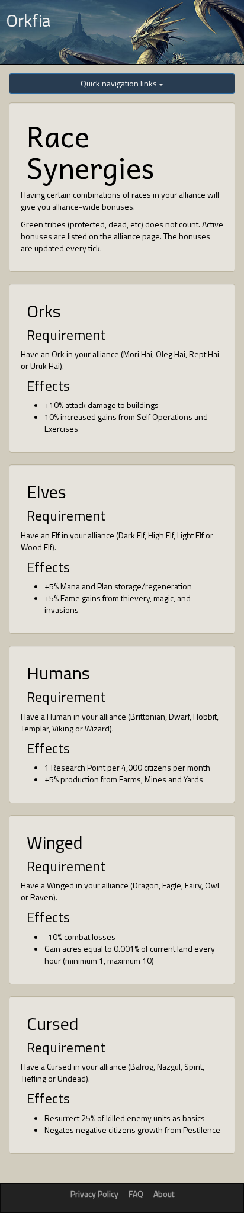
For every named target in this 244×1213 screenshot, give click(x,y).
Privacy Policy (94, 1194)
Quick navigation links (120, 83)
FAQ (136, 1194)
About (163, 1194)
